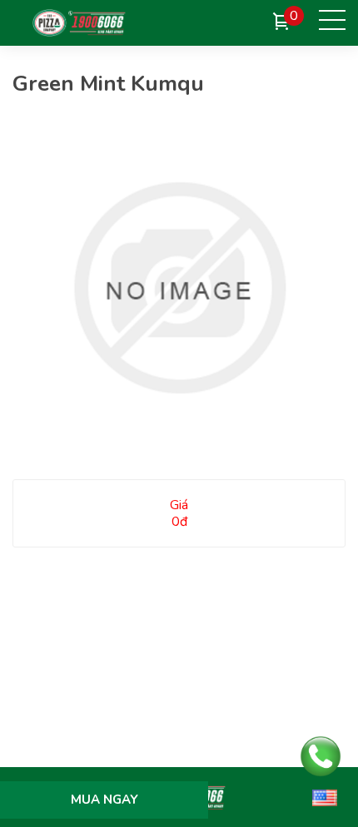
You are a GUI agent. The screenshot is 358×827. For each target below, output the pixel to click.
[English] (324, 797)
